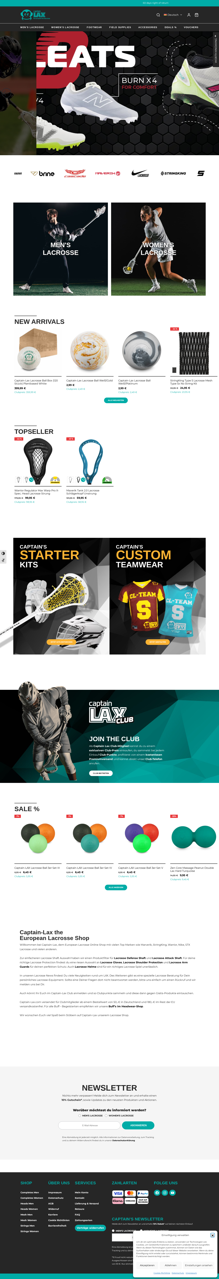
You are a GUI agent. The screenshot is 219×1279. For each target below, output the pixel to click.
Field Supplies (120, 27)
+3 (53, 370)
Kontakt (79, 1198)
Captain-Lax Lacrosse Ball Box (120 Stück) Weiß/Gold (161, 382)
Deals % (171, 27)
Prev (10, 360)
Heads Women (29, 1209)
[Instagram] (165, 1193)
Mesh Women (29, 1220)
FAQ (77, 1214)
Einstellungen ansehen (198, 1265)
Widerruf (53, 1209)
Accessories (147, 27)
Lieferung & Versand (87, 1203)
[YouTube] (172, 1193)
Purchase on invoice (109, 2)
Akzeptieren (147, 1265)
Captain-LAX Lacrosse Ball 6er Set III (72, 867)
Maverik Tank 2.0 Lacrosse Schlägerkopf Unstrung (82, 492)
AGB (51, 1203)
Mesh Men (27, 1214)
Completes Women (32, 1198)
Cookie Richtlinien (59, 1220)
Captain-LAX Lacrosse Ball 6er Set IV (124, 867)
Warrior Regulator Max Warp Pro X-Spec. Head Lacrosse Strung (36, 492)
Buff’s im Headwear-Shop (126, 1006)
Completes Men (30, 1192)
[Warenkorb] (196, 15)
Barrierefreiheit (57, 1225)
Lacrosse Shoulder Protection (143, 962)
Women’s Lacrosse (65, 27)
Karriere (53, 1214)
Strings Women (30, 1231)
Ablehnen (171, 1265)
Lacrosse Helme (85, 966)
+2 (31, 479)
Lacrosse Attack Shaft (167, 958)
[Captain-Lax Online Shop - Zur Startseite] (35, 14)
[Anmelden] (189, 15)
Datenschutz (178, 1273)
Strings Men (28, 1225)
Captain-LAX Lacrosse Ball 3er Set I (175, 867)
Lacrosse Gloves (111, 962)
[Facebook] (157, 1193)
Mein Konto (81, 1192)
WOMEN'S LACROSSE (121, 1115)
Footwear (94, 27)
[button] (212, 1235)
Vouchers (191, 27)
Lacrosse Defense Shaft (130, 958)
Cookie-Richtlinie (162, 1273)
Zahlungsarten (83, 1220)
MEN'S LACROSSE (92, 1115)
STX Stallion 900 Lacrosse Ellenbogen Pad (52, 382)
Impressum (191, 1273)
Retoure (79, 1209)
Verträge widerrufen (90, 1227)
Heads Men (27, 1203)
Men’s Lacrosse (32, 27)
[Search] (158, 15)
